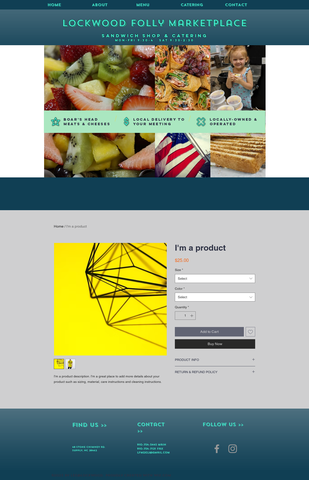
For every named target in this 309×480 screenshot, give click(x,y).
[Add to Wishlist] (250, 331)
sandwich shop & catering (155, 35)
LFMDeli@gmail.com (153, 452)
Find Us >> (89, 424)
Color (180, 288)
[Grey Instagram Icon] (232, 448)
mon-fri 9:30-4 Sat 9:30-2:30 (154, 40)
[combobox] (215, 278)
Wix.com (162, 475)
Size (179, 270)
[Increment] (192, 316)
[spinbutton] (185, 316)
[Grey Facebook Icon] (217, 448)
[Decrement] (178, 316)
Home (59, 226)
